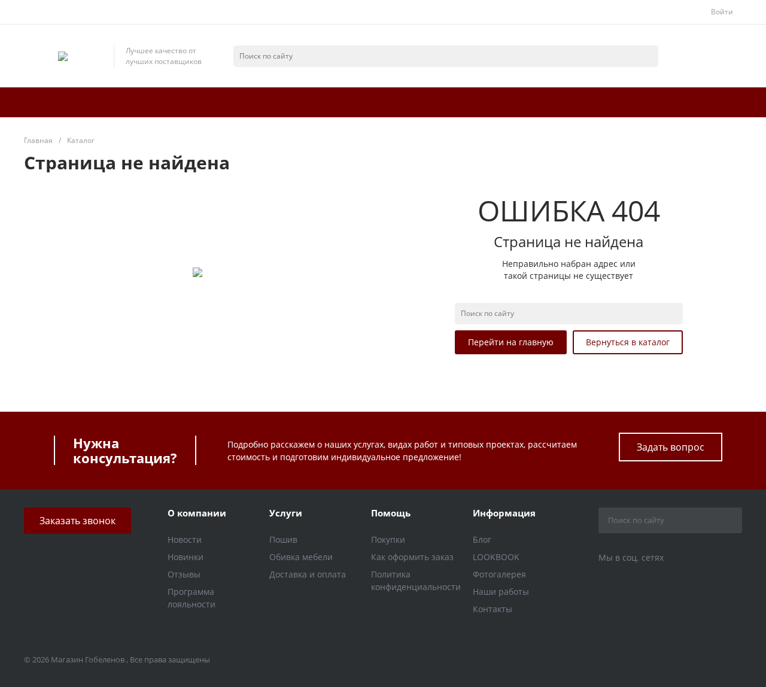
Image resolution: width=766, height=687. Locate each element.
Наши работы (501, 591)
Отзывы (184, 574)
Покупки (388, 539)
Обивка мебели (301, 557)
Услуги (285, 513)
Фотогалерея (499, 574)
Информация (504, 513)
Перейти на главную (511, 342)
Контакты (492, 609)
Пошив (283, 539)
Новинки (185, 557)
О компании (197, 513)
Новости (185, 539)
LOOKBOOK (496, 557)
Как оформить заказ (412, 557)
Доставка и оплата (307, 574)
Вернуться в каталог (628, 342)
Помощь (391, 513)
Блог (482, 539)
